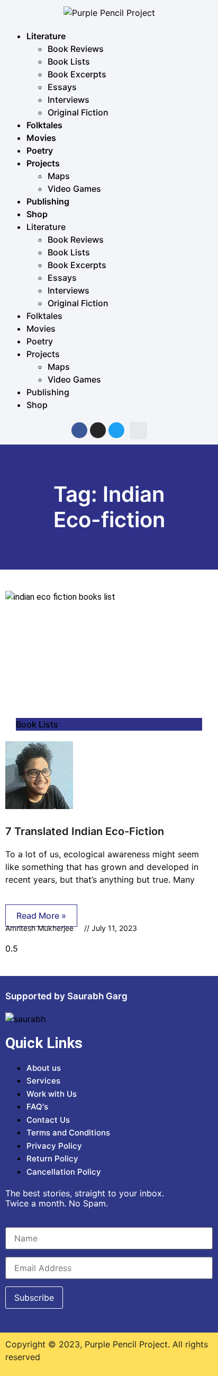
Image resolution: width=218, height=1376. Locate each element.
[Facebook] (79, 430)
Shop (37, 214)
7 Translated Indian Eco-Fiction (84, 831)
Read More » (41, 915)
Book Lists (69, 61)
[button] (138, 430)
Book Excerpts (77, 74)
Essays (62, 87)
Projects (43, 163)
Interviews (68, 99)
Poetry (39, 150)
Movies (41, 137)
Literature (46, 36)
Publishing (47, 201)
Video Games (74, 188)
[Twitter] (116, 430)
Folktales (44, 125)
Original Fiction (78, 112)
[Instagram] (98, 430)
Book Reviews (76, 48)
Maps (59, 176)
